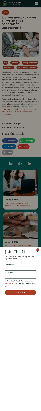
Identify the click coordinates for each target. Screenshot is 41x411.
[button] (37, 250)
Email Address (10, 264)
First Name (9, 272)
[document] (20, 205)
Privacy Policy (9, 283)
